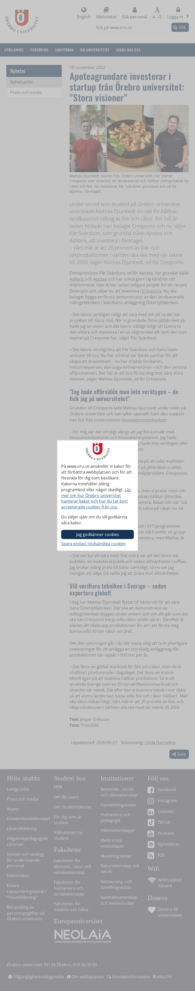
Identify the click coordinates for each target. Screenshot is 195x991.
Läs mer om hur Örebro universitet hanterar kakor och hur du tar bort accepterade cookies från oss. (96, 498)
